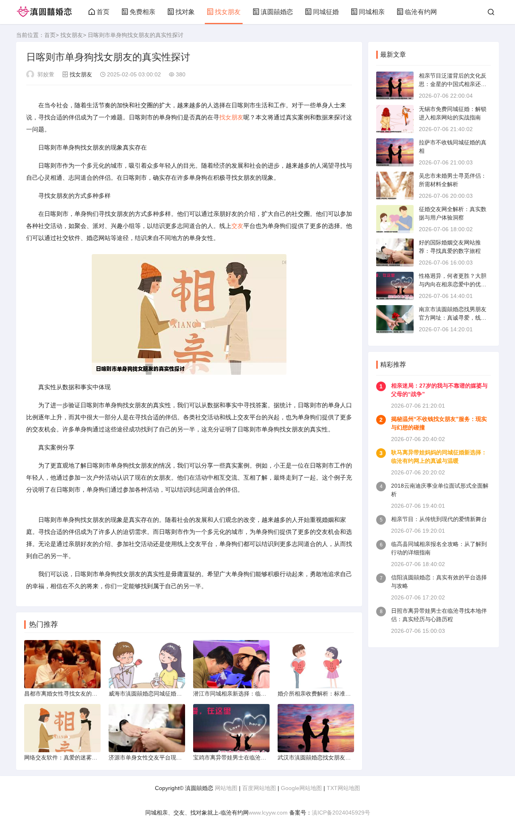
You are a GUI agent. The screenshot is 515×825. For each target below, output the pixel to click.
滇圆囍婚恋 (277, 11)
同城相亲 (372, 11)
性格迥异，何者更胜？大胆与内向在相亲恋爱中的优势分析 (452, 284)
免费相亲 (142, 11)
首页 (103, 11)
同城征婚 (326, 11)
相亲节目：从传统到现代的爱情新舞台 (439, 519)
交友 (237, 225)
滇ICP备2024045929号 (341, 812)
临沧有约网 (421, 11)
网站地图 (226, 788)
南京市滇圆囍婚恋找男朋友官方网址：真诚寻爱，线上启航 (452, 317)
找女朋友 (228, 11)
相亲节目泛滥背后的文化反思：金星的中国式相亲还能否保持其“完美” (452, 84)
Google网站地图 (301, 788)
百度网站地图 (259, 788)
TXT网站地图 (343, 788)
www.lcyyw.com (268, 812)
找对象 (185, 11)
